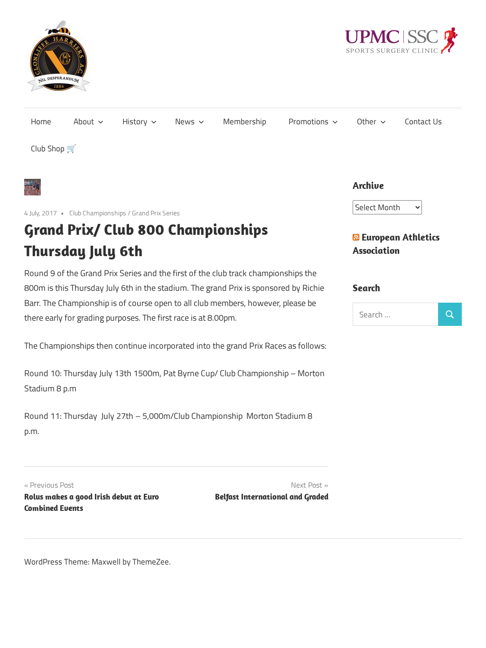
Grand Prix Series (156, 213)
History (134, 121)
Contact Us (423, 121)
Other (366, 121)
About (84, 121)
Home (41, 121)
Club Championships (97, 213)
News (185, 121)
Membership (244, 121)
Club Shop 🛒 (53, 148)
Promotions (308, 121)
